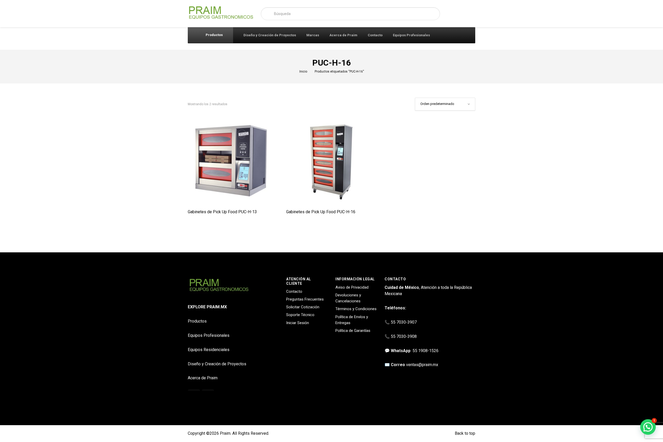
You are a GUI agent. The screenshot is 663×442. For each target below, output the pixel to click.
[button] (648, 427)
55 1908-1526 (425, 350)
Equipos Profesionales (411, 35)
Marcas (312, 35)
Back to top (464, 433)
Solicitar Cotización (302, 307)
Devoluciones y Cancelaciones (348, 298)
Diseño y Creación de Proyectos (269, 35)
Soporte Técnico (300, 314)
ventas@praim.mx (422, 364)
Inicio (303, 71)
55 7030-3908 (404, 336)
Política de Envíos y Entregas (351, 320)
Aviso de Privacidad (352, 287)
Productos (214, 35)
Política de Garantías (352, 330)
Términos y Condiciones (356, 308)
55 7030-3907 (404, 322)
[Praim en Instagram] (194, 396)
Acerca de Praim (343, 35)
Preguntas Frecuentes (305, 299)
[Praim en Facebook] (208, 396)
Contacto (375, 35)
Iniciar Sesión (297, 322)
